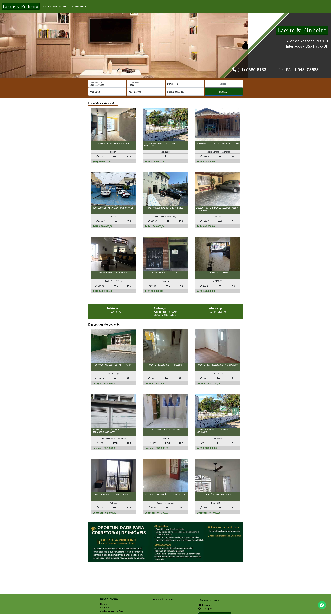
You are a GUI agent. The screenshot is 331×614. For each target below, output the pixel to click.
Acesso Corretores (163, 599)
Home (103, 603)
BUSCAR (223, 91)
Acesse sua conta (61, 6)
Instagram (207, 608)
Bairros (223, 83)
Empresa (47, 6)
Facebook (207, 604)
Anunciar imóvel (78, 6)
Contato (104, 607)
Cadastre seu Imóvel (111, 611)
